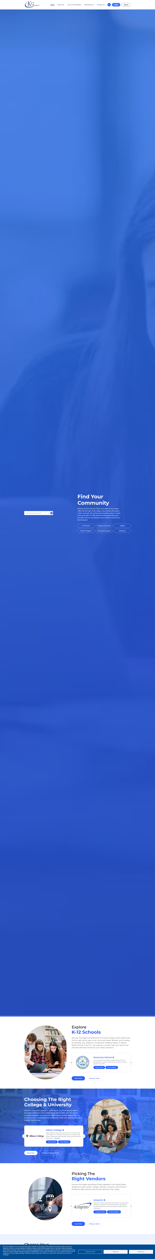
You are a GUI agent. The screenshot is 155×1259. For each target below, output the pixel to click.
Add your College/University (50, 1153)
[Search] (51, 513)
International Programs (104, 531)
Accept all (141, 1251)
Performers (122, 531)
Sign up (126, 4)
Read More (57, 1138)
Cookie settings (90, 1251)
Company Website (114, 1212)
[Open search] (109, 4)
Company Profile (100, 1212)
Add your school (94, 1078)
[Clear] (49, 513)
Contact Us (101, 5)
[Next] (131, 1062)
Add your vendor (94, 1224)
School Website (111, 1067)
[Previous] (72, 1062)
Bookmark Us (89, 5)
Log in (116, 4)
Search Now (78, 1078)
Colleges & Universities (104, 526)
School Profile (99, 1067)
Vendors (122, 526)
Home (52, 5)
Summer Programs (86, 531)
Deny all (115, 1251)
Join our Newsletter (74, 5)
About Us (61, 5)
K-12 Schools (86, 526)
